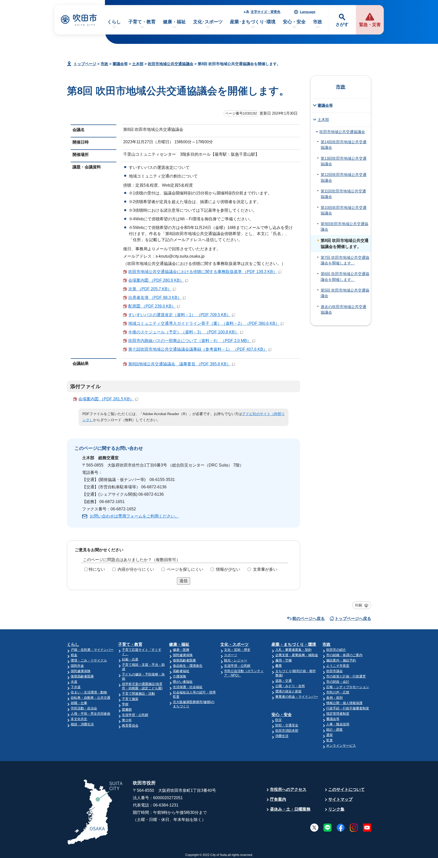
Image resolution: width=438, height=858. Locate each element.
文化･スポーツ (208, 21)
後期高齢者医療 (82, 676)
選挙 (329, 735)
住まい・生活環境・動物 (89, 692)
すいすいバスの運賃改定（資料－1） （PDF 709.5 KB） (179, 315)
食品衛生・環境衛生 (188, 666)
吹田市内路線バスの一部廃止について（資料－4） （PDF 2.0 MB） (189, 340)
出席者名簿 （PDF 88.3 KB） (154, 297)
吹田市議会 (334, 671)
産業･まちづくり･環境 (253, 21)
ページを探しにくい (185, 569)
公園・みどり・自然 (290, 686)
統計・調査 (334, 729)
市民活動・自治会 (84, 708)
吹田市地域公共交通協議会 (170, 64)
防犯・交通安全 (286, 725)
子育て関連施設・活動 (138, 693)
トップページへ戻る (353, 618)
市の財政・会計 (337, 682)
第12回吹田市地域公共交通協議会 (344, 177)
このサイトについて (346, 789)
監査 (329, 740)
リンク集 (336, 809)
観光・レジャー (235, 660)
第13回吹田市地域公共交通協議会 (344, 161)
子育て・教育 (142, 21)
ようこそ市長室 (337, 666)
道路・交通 (283, 681)
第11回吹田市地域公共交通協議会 (343, 194)
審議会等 (120, 64)
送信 (183, 581)
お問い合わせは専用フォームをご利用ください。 (134, 516)
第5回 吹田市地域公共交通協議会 (345, 293)
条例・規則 (334, 698)
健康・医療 (181, 650)
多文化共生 (79, 719)
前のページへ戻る (308, 618)
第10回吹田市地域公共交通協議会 (344, 210)
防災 (278, 720)
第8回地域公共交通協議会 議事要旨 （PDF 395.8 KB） (179, 364)
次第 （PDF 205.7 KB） (150, 289)
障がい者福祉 (183, 682)
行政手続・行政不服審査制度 (347, 708)
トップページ (85, 64)
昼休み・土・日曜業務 (290, 809)
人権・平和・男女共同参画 (90, 714)
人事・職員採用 (337, 724)
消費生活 (281, 736)
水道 (74, 682)
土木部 (137, 64)
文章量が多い (265, 569)
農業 (278, 666)
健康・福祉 (174, 21)
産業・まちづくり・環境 (293, 644)
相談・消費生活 (82, 724)
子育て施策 (130, 699)
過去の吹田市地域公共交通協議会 (343, 309)
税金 (74, 655)
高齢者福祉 (181, 671)
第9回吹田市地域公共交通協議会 (344, 226)
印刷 (358, 605)
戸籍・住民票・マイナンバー (92, 650)
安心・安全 (294, 21)
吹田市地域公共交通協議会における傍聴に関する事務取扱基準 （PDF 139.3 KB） (202, 272)
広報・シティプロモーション (347, 687)
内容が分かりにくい (136, 569)
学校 (125, 704)
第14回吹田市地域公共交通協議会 (344, 145)
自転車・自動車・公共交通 (90, 698)
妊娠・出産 (130, 659)
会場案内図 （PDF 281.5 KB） (106, 399)
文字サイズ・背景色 (265, 12)
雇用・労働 (283, 660)
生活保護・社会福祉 (188, 687)
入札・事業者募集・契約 (293, 650)
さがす (342, 24)
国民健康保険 (80, 671)
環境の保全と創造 (288, 691)
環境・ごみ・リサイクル (89, 660)
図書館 (127, 709)
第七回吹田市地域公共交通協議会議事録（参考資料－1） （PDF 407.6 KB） (197, 349)
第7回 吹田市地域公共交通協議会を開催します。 (345, 260)
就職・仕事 (79, 703)
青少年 (127, 720)
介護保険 (179, 676)
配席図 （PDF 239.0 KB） (152, 306)
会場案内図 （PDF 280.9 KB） (156, 280)
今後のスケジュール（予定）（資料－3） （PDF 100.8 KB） (183, 332)
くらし (114, 21)
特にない (97, 569)
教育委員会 (130, 725)
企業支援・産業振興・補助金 (296, 655)
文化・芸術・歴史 (237, 650)
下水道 (76, 687)
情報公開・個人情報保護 (344, 703)
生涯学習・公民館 (135, 715)
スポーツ (230, 655)
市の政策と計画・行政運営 (346, 676)
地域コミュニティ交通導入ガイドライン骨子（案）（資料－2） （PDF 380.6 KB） (203, 323)
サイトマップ (340, 799)
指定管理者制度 (337, 714)
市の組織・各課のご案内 (344, 655)
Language (307, 12)
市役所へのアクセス (288, 789)
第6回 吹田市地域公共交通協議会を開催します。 (345, 276)
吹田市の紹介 (336, 650)
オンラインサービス (341, 745)
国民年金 (77, 666)
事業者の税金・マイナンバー (296, 697)
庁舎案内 (278, 799)
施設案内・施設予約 (341, 660)
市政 (317, 21)
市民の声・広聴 (337, 692)
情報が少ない (228, 569)
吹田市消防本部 (286, 730)
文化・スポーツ (234, 644)
